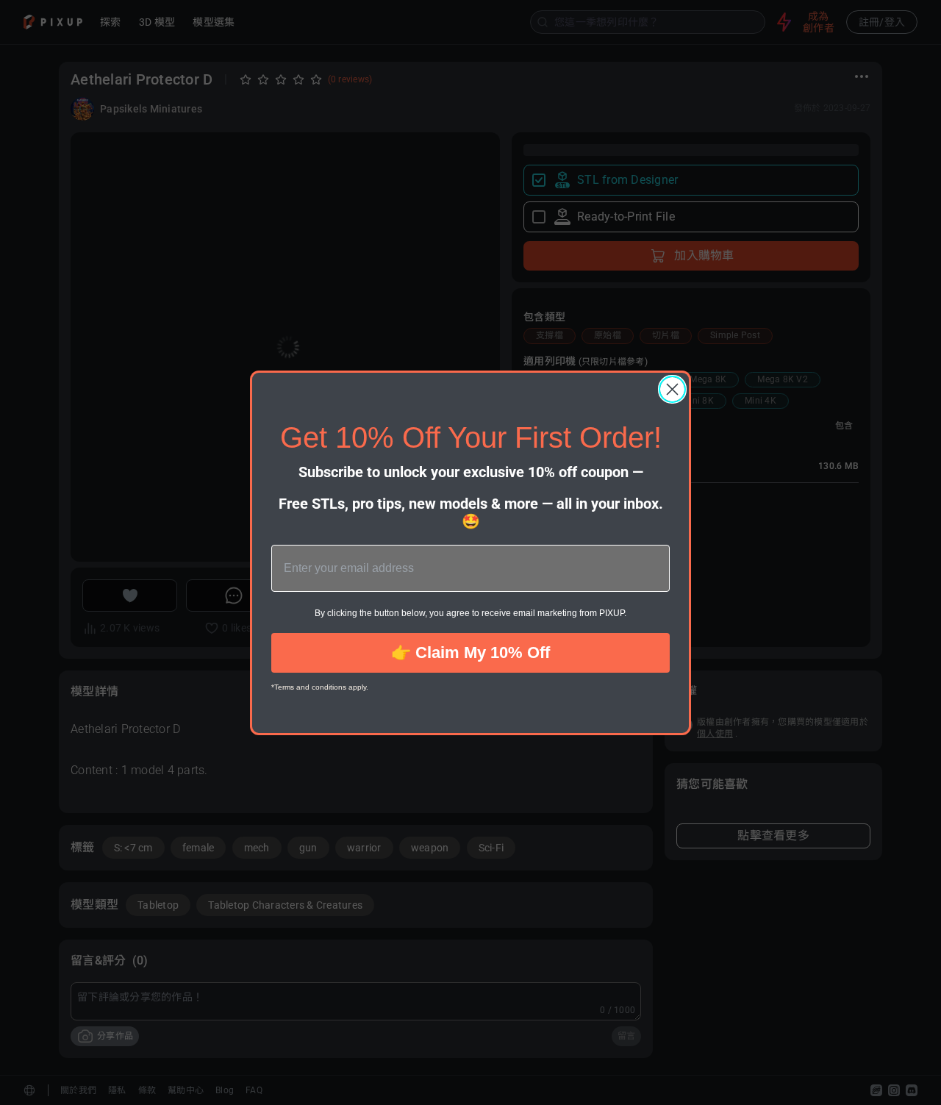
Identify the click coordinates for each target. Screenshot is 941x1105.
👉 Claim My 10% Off (470, 652)
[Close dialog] (672, 389)
